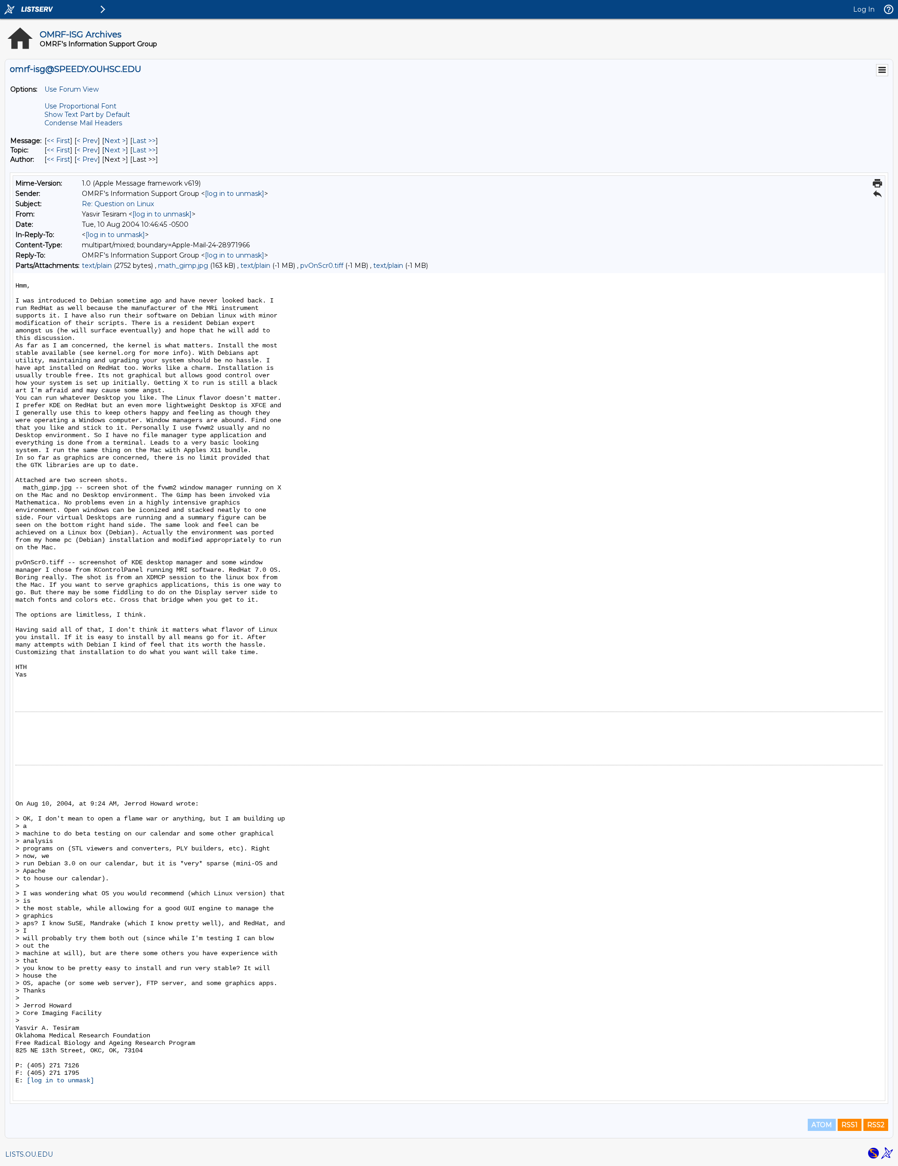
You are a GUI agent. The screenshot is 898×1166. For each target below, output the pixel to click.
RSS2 (875, 1125)
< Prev (87, 141)
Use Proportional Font (80, 106)
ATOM (821, 1125)
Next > (115, 141)
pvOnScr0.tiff (321, 265)
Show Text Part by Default (87, 114)
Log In (864, 9)
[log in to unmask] (234, 193)
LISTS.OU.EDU (29, 1154)
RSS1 (849, 1125)
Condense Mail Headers (83, 123)
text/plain (97, 265)
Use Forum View (71, 89)
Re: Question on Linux (118, 204)
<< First (58, 141)
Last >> (144, 141)
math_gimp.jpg (183, 265)
